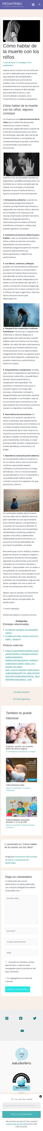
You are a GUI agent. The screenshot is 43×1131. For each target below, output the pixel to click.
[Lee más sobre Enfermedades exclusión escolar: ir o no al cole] (21, 806)
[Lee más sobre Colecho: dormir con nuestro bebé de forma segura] (21, 733)
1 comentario (9, 62)
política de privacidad (16, 1124)
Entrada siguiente (21, 699)
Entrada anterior (22, 692)
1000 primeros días (15, 785)
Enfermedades (28, 825)
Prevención (23, 752)
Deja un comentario (13, 788)
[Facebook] (20, 1018)
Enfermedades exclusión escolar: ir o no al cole (18, 821)
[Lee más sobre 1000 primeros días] (21, 769)
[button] (39, 4)
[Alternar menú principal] (33, 5)
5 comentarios (11, 752)
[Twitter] (34, 1018)
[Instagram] (6, 1018)
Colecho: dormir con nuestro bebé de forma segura (19, 747)
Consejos (22, 62)
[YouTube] (22, 1030)
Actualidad (10, 790)
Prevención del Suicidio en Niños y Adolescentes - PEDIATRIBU (21, 859)
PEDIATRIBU (12, 4)
